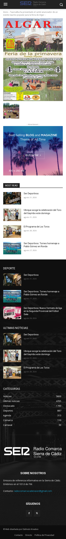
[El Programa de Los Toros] (12, 231)
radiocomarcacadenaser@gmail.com (33, 490)
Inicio (5, 12)
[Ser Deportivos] (12, 198)
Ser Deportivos (31, 193)
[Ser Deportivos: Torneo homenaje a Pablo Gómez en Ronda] (12, 248)
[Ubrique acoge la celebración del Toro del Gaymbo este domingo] (12, 215)
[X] (37, 513)
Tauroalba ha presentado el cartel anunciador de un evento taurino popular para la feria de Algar (30, 13)
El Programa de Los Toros (37, 226)
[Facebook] (29, 513)
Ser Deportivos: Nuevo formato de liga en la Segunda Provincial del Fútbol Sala (43, 311)
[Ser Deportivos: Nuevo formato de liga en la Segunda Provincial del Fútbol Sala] (12, 313)
